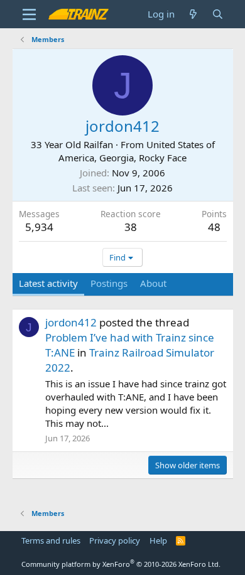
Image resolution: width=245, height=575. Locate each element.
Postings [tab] (109, 283)
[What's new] (193, 14)
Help (158, 540)
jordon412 (71, 322)
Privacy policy (114, 540)
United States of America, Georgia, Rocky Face (136, 151)
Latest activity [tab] (48, 283)
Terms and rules (50, 540)
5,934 (39, 227)
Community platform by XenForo (120, 564)
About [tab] (153, 283)
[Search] (217, 14)
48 (214, 227)
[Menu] (30, 14)
